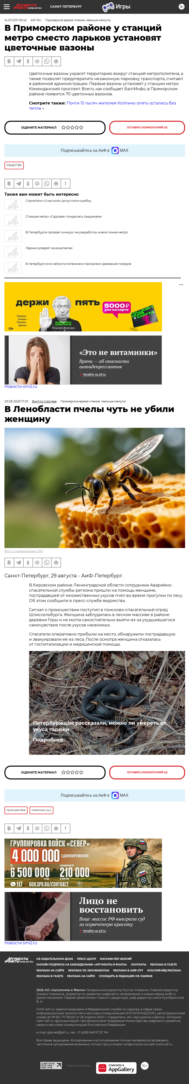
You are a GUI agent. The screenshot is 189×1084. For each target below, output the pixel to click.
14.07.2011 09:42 (15, 20)
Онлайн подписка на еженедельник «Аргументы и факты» (81, 964)
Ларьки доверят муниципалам (49, 248)
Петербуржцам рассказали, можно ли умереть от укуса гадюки (99, 726)
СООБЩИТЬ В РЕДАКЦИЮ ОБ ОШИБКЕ (126, 976)
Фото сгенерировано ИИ (23, 551)
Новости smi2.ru (20, 386)
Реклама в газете (163, 964)
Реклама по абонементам (88, 970)
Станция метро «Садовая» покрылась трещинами (64, 216)
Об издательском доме (54, 959)
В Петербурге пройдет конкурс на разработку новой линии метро (77, 232)
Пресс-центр (86, 959)
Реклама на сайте (50, 970)
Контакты (138, 964)
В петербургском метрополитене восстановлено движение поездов (78, 264)
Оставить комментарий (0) (147, 127)
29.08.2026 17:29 (16, 401)
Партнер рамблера (79, 1065)
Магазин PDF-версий (115, 959)
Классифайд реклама (164, 970)
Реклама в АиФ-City (128, 970)
